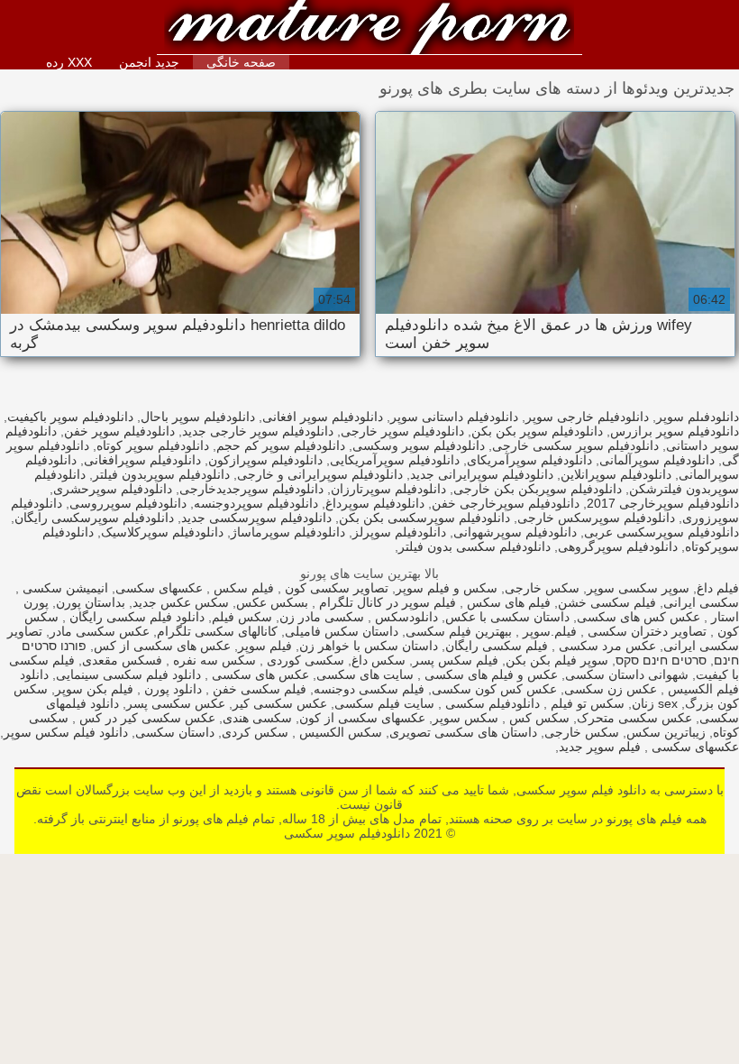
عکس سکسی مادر (100, 631)
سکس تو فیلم (586, 703)
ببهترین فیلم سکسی (459, 631)
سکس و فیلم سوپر (446, 588)
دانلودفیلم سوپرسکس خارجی (596, 517)
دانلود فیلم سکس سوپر (66, 732)
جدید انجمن (149, 62)
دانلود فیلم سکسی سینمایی (128, 674)
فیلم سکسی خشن (607, 602)
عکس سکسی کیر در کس (145, 718)
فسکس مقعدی (122, 660)
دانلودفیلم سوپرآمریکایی (395, 460)
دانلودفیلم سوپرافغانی (142, 460)
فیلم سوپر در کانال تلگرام (385, 602)
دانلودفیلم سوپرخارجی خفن (505, 503)
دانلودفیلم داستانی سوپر (454, 416)
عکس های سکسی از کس (162, 645)
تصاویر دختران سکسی (645, 631)
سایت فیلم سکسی (384, 703)
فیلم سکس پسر (455, 660)
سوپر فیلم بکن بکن (557, 660)
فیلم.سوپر (548, 631)
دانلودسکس (404, 617)
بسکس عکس (272, 602)
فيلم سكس (242, 588)
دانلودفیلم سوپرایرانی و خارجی (320, 474)
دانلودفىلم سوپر (697, 416)
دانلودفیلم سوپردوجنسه (256, 503)
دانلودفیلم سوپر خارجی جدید (257, 431)
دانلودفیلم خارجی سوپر (587, 416)
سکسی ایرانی (701, 602)
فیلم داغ (718, 588)
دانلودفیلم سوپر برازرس (674, 431)
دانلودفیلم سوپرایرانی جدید (481, 474)
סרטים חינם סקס (661, 660)
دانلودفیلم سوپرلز (399, 532)
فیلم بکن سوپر (94, 689)
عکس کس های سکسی (638, 617)
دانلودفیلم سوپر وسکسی (418, 445)
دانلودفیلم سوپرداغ (374, 503)
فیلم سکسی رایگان (496, 645)
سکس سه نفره (212, 660)
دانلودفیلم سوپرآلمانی (657, 460)
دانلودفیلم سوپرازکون (265, 460)
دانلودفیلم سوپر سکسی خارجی (575, 445)
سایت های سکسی (365, 674)
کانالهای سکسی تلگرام (217, 631)
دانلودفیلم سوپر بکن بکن (537, 431)
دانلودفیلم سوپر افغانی (322, 416)
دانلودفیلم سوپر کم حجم (280, 445)
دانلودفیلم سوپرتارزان (388, 489)
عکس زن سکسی (610, 689)
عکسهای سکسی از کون (362, 718)
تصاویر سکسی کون (334, 588)
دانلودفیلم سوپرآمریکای (529, 460)
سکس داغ (378, 660)
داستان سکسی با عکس (507, 617)
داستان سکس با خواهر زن (368, 645)
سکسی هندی (257, 718)
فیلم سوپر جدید (600, 746)
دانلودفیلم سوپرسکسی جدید (256, 517)
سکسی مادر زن (321, 617)
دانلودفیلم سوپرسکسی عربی (661, 532)
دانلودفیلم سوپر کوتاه (152, 445)
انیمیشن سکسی (63, 588)
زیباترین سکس (666, 732)
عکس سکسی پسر (175, 703)
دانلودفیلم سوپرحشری (112, 489)
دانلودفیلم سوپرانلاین (616, 474)
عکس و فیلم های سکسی (489, 674)
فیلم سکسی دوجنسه (369, 689)
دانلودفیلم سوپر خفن (119, 431)
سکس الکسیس (339, 732)
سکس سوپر (465, 718)
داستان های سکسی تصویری (463, 732)
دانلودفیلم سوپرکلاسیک (162, 532)
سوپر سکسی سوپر (638, 588)
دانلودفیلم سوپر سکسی (369, 29)
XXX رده (69, 62)
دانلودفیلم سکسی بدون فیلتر (474, 546)
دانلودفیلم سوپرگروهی (618, 546)
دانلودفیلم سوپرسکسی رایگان (94, 517)
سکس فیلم (242, 617)
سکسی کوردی (303, 660)
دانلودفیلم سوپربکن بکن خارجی (537, 489)
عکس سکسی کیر (280, 703)
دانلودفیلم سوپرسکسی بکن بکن (424, 517)
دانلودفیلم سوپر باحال (198, 416)
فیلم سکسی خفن (257, 689)
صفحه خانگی (241, 62)
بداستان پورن (90, 602)
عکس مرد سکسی (605, 645)
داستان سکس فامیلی (341, 631)
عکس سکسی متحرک (634, 718)
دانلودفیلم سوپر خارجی (402, 431)
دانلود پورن (171, 689)
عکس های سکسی (258, 674)
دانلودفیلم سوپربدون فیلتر (161, 474)
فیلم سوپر (265, 645)
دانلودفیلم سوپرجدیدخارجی (251, 489)
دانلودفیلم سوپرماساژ (288, 532)
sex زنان (655, 703)
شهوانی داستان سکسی (627, 674)
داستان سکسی (174, 732)
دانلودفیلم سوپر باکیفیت (70, 416)
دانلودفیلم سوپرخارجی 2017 (663, 503)
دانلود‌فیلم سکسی (491, 703)
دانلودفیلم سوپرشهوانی (515, 532)
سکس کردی (255, 732)
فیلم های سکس (507, 602)
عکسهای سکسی (159, 588)
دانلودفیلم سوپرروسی (128, 503)
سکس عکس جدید (180, 602)
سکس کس (538, 718)
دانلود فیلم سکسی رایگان (135, 617)
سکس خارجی (542, 588)
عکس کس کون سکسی (494, 689)
